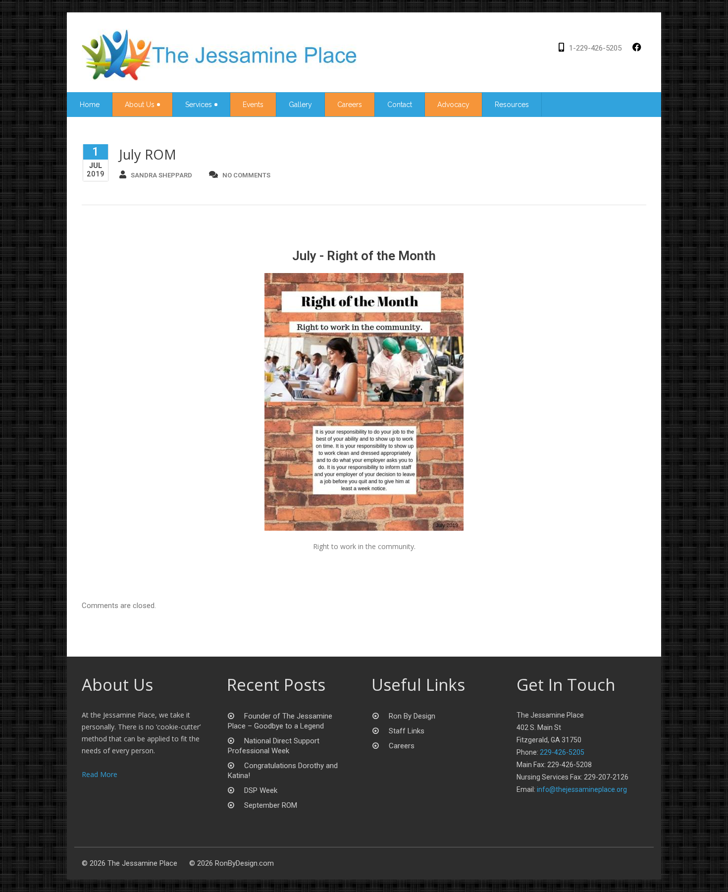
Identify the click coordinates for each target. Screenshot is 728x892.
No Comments (246, 175)
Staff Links (406, 730)
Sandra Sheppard (161, 175)
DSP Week (260, 790)
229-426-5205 (562, 752)
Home (90, 105)
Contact (399, 105)
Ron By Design (412, 716)
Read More (99, 774)
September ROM (270, 805)
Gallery (300, 105)
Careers (349, 105)
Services (198, 105)
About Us (140, 105)
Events (253, 105)
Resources (512, 105)
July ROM (147, 154)
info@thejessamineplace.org (582, 789)
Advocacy (453, 105)
